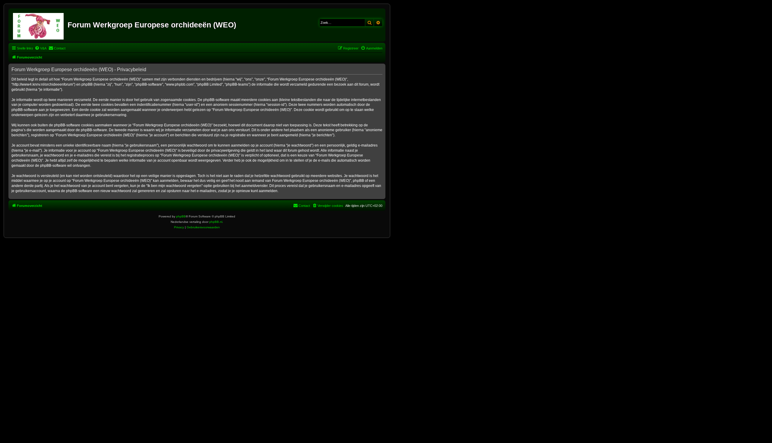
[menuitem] (40, 48)
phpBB (181, 216)
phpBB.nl (215, 221)
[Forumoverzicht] (39, 25)
